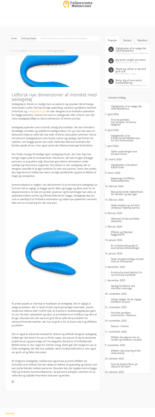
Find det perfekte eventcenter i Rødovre (123, 314)
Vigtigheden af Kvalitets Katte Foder (124, 166)
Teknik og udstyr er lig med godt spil (130, 70)
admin (24, 50)
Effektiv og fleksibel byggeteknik (122, 233)
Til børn (135, 62)
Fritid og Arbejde (28, 38)
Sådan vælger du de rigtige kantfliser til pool (126, 300)
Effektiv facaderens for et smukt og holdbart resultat (126, 338)
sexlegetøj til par (37, 111)
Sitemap (9, 413)
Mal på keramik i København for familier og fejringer (127, 193)
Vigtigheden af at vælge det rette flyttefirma (130, 49)
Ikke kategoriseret (139, 85)
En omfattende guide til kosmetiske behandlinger (125, 247)
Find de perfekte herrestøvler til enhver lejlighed (124, 122)
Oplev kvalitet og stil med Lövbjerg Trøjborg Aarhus (125, 206)
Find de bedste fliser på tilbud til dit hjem (124, 365)
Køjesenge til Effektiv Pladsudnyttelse (122, 179)
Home (14, 38)
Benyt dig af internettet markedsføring (128, 81)
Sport (134, 73)
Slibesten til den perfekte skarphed (125, 220)
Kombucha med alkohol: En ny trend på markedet (126, 274)
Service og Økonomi (140, 53)
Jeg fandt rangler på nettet (130, 59)
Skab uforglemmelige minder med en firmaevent (127, 260)
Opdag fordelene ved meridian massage (123, 287)
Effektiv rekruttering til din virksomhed (126, 352)
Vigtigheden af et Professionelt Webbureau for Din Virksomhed (125, 138)
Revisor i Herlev (120, 326)
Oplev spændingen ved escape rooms (124, 153)
